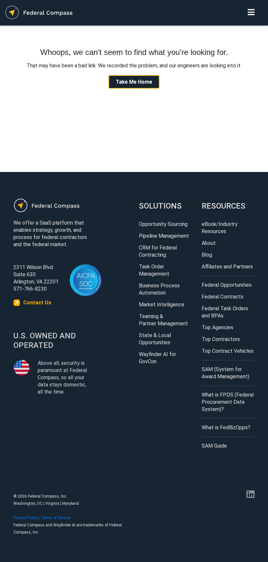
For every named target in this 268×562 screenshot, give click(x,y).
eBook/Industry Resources (220, 227)
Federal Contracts (222, 297)
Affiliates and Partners (227, 267)
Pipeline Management (164, 236)
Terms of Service (55, 518)
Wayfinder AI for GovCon (157, 358)
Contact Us (37, 302)
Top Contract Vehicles (228, 351)
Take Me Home (134, 82)
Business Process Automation (159, 289)
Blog (207, 255)
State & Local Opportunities (155, 339)
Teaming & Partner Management (163, 320)
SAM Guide (214, 446)
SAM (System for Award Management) (225, 373)
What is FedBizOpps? (226, 427)
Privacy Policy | (27, 518)
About (209, 243)
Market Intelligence (161, 304)
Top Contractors (221, 339)
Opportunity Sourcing (163, 224)
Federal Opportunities (227, 285)
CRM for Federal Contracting (158, 251)
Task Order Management (154, 270)
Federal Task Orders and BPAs (225, 312)
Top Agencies (217, 327)
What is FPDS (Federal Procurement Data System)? (228, 402)
